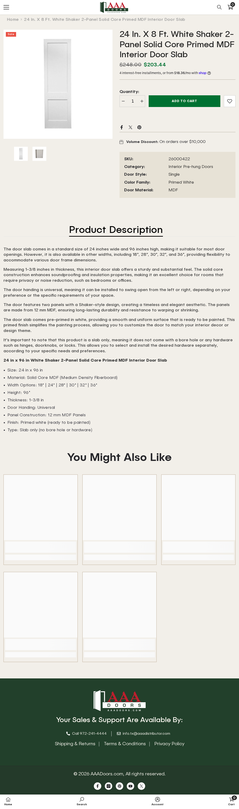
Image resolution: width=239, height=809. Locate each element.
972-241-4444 (93, 734)
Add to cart (184, 101)
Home (13, 20)
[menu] (6, 7)
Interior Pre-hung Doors (191, 167)
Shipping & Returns (75, 744)
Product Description (116, 230)
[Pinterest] (139, 127)
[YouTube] (130, 786)
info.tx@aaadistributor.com (146, 734)
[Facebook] (122, 127)
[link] (229, 101)
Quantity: (129, 92)
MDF (173, 190)
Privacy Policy (169, 744)
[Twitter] (130, 127)
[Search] (219, 7)
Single (174, 174)
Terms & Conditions (125, 744)
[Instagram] (108, 786)
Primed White (181, 182)
